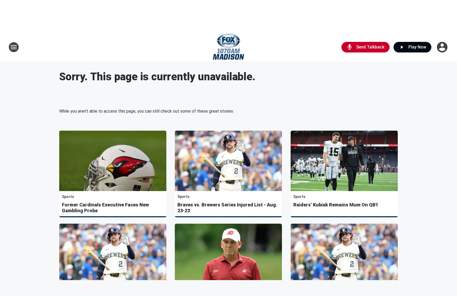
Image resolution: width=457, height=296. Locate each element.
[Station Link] (228, 47)
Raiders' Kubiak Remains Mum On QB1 (335, 204)
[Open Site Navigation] (13, 47)
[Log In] (443, 47)
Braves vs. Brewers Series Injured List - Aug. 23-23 (227, 207)
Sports (68, 197)
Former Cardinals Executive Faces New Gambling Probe (105, 207)
